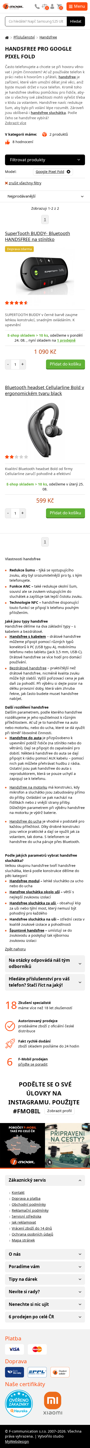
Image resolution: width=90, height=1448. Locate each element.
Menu (79, 6)
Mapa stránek (23, 1240)
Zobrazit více (15, 123)
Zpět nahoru (15, 949)
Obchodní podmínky (29, 1204)
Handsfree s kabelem (28, 636)
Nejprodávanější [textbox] (22, 196)
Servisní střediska (26, 1216)
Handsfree (48, 37)
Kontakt (18, 1192)
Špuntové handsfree (27, 930)
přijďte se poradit (33, 1064)
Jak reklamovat (24, 1222)
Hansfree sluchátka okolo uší (35, 891)
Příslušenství (24, 37)
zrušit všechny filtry (25, 183)
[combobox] (44, 196)
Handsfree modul (25, 881)
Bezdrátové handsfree (28, 668)
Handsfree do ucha (26, 821)
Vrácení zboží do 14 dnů (32, 1228)
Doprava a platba (26, 1198)
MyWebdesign (17, 1441)
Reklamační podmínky (30, 1210)
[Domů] (6, 37)
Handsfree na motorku (28, 787)
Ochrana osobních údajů (32, 1234)
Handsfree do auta (26, 737)
